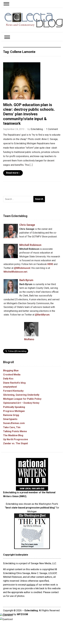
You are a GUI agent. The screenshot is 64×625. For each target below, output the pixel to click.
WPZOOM (22, 614)
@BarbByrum (42, 314)
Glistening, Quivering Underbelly (21, 394)
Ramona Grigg (11, 415)
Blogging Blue (11, 370)
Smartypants (10, 419)
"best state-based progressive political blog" (30, 507)
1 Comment (52, 129)
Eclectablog (37, 129)
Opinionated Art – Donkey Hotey (21, 402)
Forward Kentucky (13, 390)
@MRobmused (22, 268)
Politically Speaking (14, 407)
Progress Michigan (14, 411)
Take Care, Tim (11, 427)
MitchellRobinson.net (15, 271)
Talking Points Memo (15, 431)
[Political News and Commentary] (33, 19)
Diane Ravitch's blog (14, 382)
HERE (50, 264)
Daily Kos (8, 378)
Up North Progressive (15, 439)
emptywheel (10, 386)
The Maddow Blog (13, 435)
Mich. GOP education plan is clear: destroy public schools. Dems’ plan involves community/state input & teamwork (29, 114)
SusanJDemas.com (14, 423)
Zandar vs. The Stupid (15, 443)
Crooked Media (11, 374)
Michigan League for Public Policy (22, 398)
